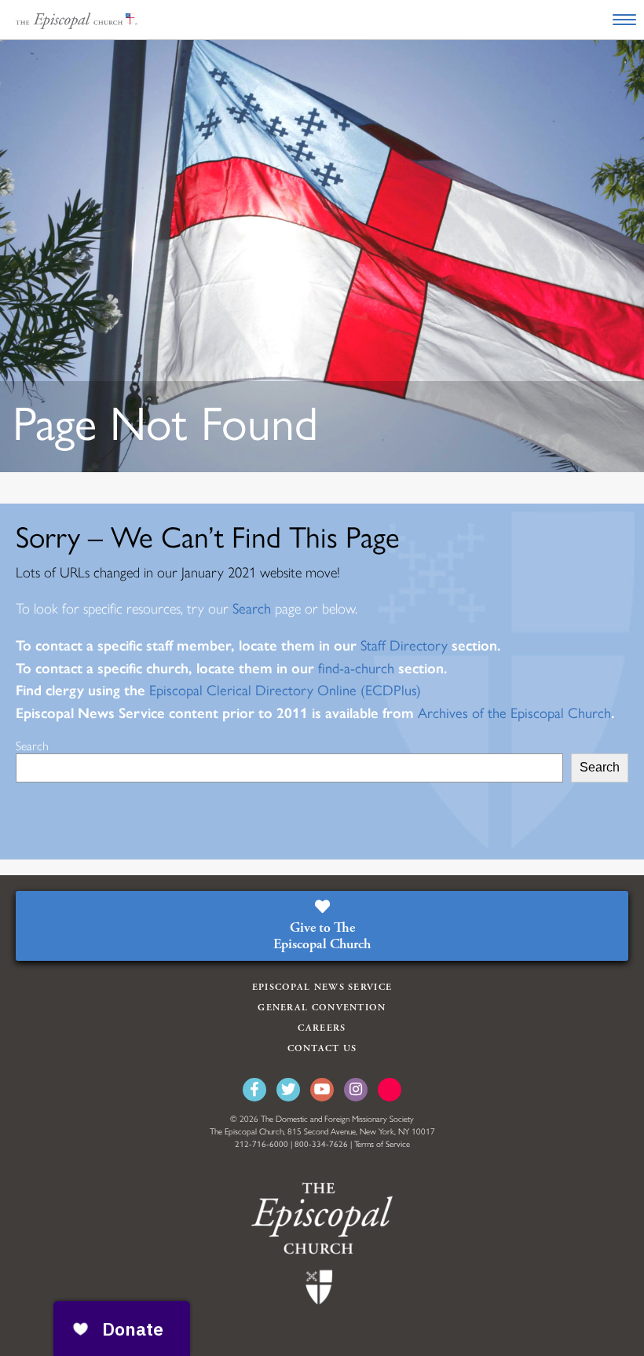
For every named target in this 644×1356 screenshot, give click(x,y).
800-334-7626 (321, 1144)
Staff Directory (402, 645)
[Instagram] (356, 1089)
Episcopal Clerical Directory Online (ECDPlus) (285, 690)
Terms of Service (382, 1144)
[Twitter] (288, 1089)
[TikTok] (389, 1089)
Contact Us (322, 1048)
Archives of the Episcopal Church (514, 713)
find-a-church (354, 668)
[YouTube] (322, 1089)
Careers (322, 1028)
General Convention (322, 1007)
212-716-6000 (261, 1144)
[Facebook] (254, 1089)
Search (251, 609)
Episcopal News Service (322, 987)
